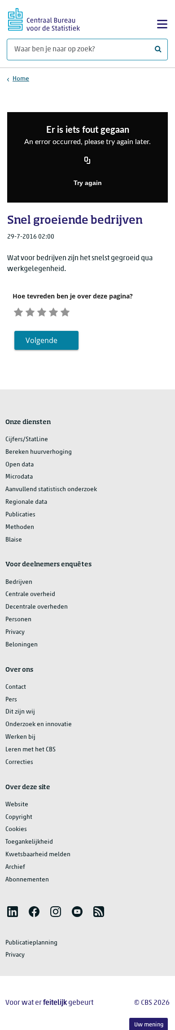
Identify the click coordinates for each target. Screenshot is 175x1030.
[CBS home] (44, 18)
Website (16, 805)
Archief (15, 867)
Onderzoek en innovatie (38, 724)
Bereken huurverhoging (38, 452)
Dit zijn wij (20, 712)
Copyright (18, 817)
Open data (19, 465)
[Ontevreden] (30, 311)
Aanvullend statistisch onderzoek (51, 489)
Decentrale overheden (36, 607)
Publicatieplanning (31, 943)
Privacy (15, 632)
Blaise (13, 540)
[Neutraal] (42, 311)
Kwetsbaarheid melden (37, 855)
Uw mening (148, 1025)
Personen (18, 620)
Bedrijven (18, 582)
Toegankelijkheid (29, 842)
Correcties (19, 762)
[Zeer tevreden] (65, 311)
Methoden (19, 527)
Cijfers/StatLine (26, 440)
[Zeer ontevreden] (18, 311)
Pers (11, 700)
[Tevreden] (53, 311)
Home (21, 79)
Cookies (16, 829)
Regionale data (26, 502)
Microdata (19, 477)
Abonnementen (27, 880)
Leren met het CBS (30, 750)
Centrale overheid (30, 594)
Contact (15, 687)
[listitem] (12, 911)
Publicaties (20, 515)
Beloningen (21, 645)
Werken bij (20, 737)
